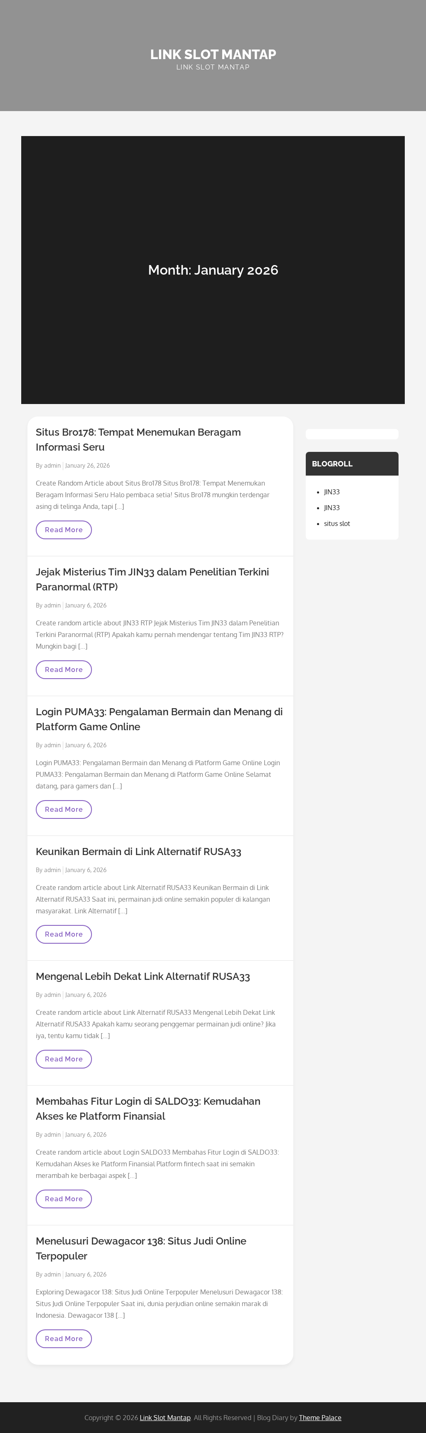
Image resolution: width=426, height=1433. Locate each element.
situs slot (337, 523)
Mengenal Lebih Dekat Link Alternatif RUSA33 (143, 976)
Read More (66, 532)
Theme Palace (320, 1417)
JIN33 (332, 492)
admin (52, 465)
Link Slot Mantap (213, 54)
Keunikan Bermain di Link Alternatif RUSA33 (138, 851)
